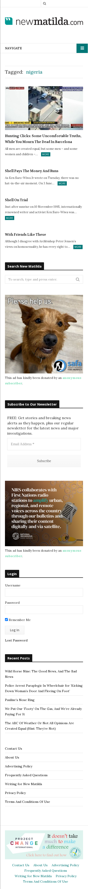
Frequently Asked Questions (26, 775)
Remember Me (19, 620)
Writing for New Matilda (23, 784)
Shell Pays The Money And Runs (31, 171)
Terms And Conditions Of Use (27, 802)
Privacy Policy (15, 793)
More (45, 154)
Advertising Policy (18, 766)
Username (13, 585)
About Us (12, 757)
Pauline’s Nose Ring (20, 700)
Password (12, 603)
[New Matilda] (44, 21)
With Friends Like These (25, 234)
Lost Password (16, 640)
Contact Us (13, 748)
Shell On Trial (16, 200)
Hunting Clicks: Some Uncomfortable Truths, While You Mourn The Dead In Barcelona (43, 139)
